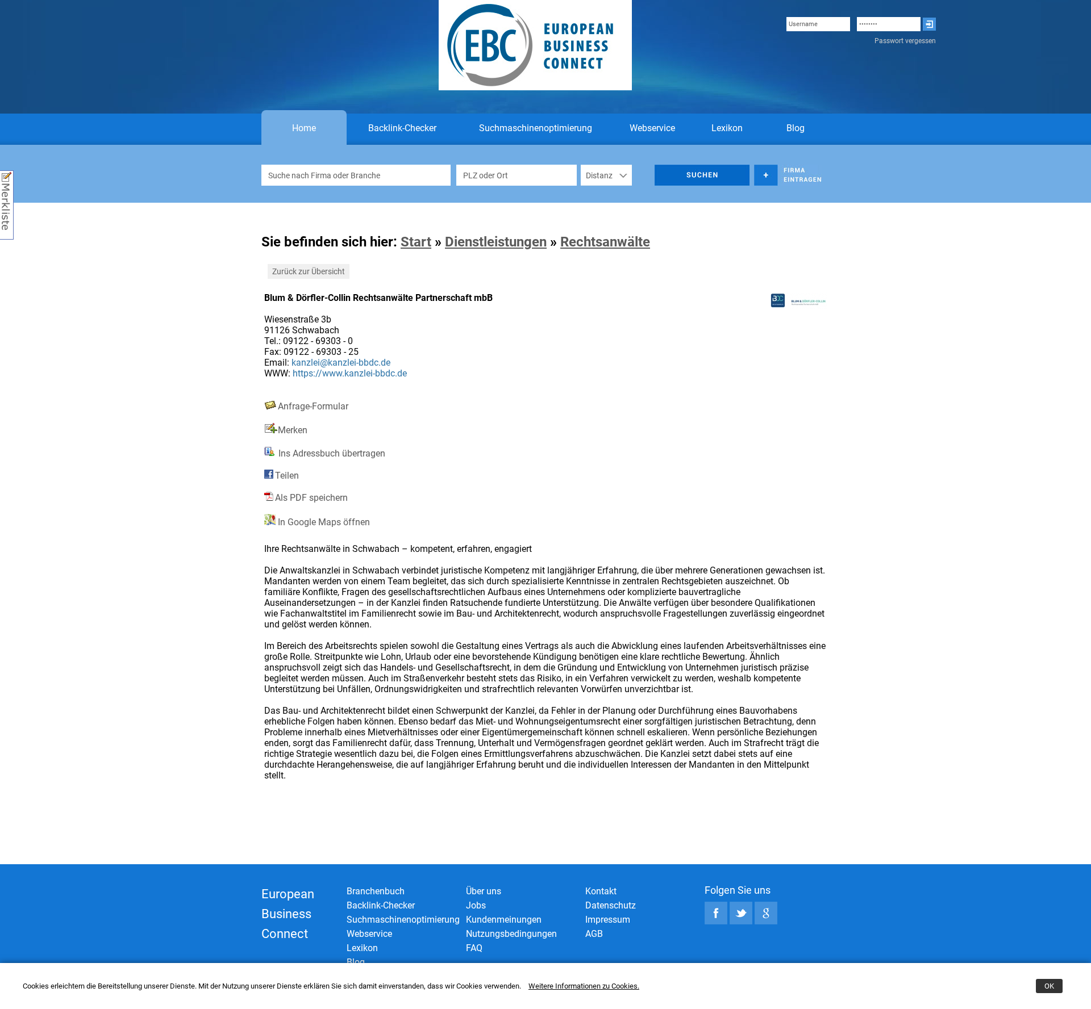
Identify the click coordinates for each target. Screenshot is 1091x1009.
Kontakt (601, 891)
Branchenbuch (376, 891)
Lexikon (727, 128)
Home (304, 128)
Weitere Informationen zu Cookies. (583, 986)
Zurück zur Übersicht (308, 271)
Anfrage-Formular (313, 406)
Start (416, 242)
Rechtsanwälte (605, 242)
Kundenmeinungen (504, 919)
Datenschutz (610, 905)
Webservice (652, 128)
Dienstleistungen (496, 242)
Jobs (476, 905)
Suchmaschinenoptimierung (535, 128)
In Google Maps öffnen (323, 522)
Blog (795, 128)
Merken (292, 430)
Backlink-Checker (402, 128)
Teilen (287, 475)
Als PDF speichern (311, 497)
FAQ (474, 948)
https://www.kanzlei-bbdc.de (350, 373)
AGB (594, 933)
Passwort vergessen (905, 41)
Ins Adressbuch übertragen (330, 453)
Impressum (607, 919)
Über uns (483, 891)
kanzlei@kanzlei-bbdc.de (341, 362)
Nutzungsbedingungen (511, 933)
